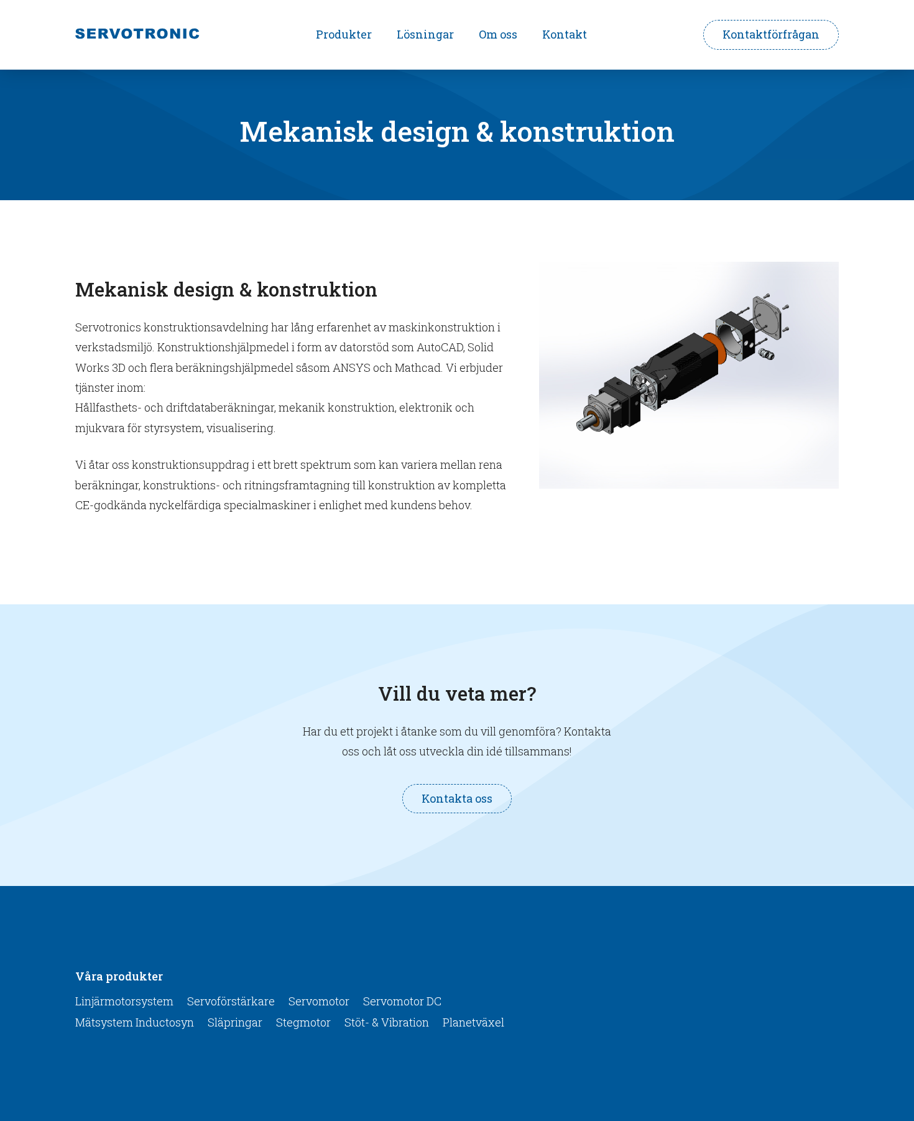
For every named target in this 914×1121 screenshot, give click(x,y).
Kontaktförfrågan (770, 34)
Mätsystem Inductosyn (134, 1022)
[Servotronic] (137, 35)
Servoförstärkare (231, 1001)
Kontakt (564, 34)
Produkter (344, 34)
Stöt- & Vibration (386, 1022)
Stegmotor (303, 1022)
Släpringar (235, 1022)
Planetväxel (473, 1022)
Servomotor (319, 1001)
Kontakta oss (457, 798)
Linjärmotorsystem (124, 1001)
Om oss (498, 34)
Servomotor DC (402, 1001)
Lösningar (425, 34)
